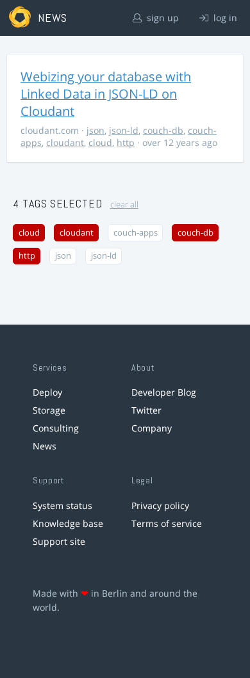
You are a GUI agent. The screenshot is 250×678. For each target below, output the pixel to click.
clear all (124, 204)
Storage (49, 410)
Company (151, 428)
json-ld (123, 130)
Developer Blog (163, 392)
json (95, 130)
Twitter (146, 410)
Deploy (47, 392)
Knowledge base (68, 523)
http (126, 142)
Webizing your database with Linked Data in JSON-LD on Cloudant (106, 94)
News (44, 446)
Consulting (56, 428)
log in (224, 18)
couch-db (163, 130)
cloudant (65, 142)
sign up (161, 18)
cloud (100, 142)
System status (62, 505)
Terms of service (166, 523)
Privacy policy (160, 505)
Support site (59, 541)
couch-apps (135, 232)
